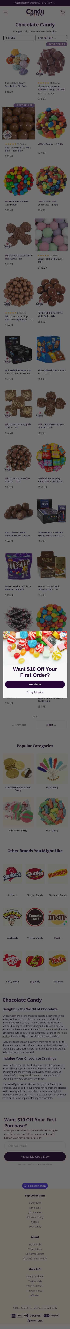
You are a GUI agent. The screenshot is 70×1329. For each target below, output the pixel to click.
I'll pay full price (35, 692)
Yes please (35, 684)
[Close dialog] (64, 634)
